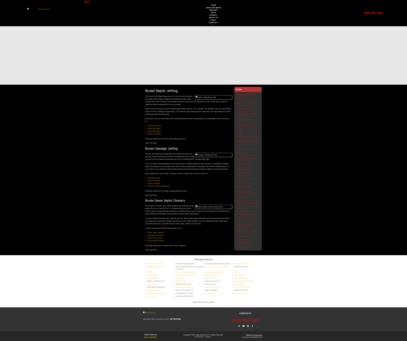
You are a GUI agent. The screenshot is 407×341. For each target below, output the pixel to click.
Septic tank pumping (244, 225)
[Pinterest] (248, 326)
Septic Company (242, 153)
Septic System (238, 284)
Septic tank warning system (246, 231)
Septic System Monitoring (246, 103)
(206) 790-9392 (373, 13)
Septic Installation (243, 175)
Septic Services (242, 209)
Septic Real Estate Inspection (247, 203)
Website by (254, 335)
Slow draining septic (243, 242)
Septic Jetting (241, 181)
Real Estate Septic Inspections (247, 136)
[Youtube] (243, 326)
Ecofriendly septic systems (246, 114)
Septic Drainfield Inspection (246, 158)
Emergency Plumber (244, 120)
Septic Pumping (242, 197)
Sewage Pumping (242, 236)
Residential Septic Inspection (247, 142)
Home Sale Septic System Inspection (246, 96)
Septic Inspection (242, 170)
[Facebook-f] (252, 326)
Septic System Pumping (245, 214)
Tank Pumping (241, 248)
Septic (238, 147)
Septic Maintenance (243, 186)
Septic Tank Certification (245, 220)
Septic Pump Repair (243, 192)
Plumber (239, 131)
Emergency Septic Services (246, 125)
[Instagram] (239, 326)
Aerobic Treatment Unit (245, 108)
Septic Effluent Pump (244, 164)
